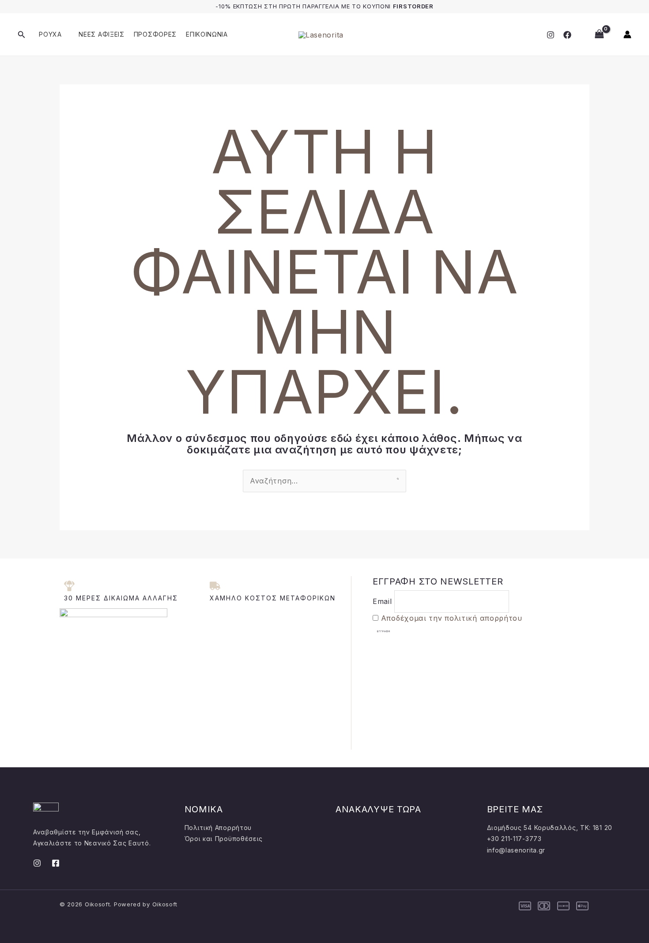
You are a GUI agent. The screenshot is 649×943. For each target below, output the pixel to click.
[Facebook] (567, 35)
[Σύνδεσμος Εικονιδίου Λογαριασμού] (627, 34)
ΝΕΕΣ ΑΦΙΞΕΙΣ (101, 34)
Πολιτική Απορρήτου (218, 827)
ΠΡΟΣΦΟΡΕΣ (155, 34)
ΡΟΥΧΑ (50, 34)
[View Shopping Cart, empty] (599, 34)
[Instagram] (551, 35)
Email (382, 601)
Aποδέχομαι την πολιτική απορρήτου (451, 618)
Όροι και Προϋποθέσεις (224, 838)
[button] (22, 34)
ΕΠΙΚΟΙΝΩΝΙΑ (207, 34)
